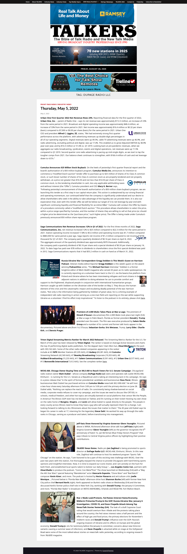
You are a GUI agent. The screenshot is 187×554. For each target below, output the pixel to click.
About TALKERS (37, 2)
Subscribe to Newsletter (153, 2)
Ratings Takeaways (107, 2)
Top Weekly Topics (75, 2)
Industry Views (61, 2)
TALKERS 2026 (120, 2)
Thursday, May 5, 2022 (59, 108)
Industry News (49, 2)
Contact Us (130, 2)
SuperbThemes (108, 551)
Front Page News (48, 104)
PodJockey (140, 2)
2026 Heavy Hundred (90, 2)
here (143, 298)
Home (28, 2)
